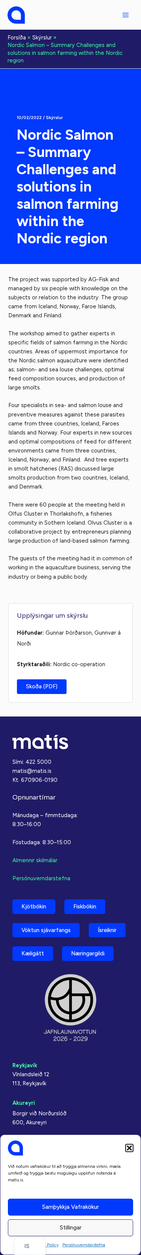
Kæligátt (32, 953)
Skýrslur (54, 117)
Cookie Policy (45, 1244)
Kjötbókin (33, 906)
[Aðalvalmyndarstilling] (125, 15)
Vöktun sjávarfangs (46, 930)
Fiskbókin (84, 906)
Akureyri (23, 1103)
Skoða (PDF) (42, 686)
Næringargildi (88, 953)
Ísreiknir (107, 930)
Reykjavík (24, 1065)
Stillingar (71, 1227)
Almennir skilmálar (35, 860)
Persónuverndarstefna (83, 1244)
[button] (129, 1148)
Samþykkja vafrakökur (70, 1207)
